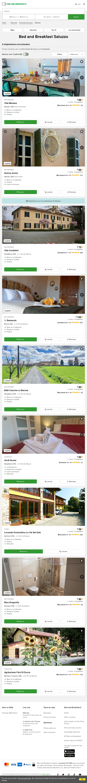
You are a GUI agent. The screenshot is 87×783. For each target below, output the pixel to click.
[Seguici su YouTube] (80, 774)
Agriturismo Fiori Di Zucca (17, 672)
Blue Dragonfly (11, 602)
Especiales (47, 713)
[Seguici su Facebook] (58, 774)
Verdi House (10, 460)
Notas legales (46, 774)
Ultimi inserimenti (49, 732)
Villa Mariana (10, 103)
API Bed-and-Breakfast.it (72, 736)
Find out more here (24, 778)
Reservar (21, 122)
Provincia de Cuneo (26, 23)
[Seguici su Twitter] (63, 774)
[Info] (21, 54)
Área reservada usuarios (72, 728)
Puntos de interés (50, 717)
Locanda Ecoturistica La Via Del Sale (22, 532)
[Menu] (84, 4)
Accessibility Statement (72, 732)
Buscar (76, 17)
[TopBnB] (26, 54)
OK (82, 779)
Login (79, 4)
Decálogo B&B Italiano (10, 713)
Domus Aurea (11, 173)
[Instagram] (68, 774)
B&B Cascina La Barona (16, 390)
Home (4, 23)
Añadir (66, 713)
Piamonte (14, 23)
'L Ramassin (10, 320)
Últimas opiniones (50, 728)
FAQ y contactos (70, 717)
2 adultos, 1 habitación (52, 17)
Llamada (49, 122)
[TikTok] (74, 774)
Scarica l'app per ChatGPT (73, 740)
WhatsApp (72, 122)
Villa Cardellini (11, 250)
